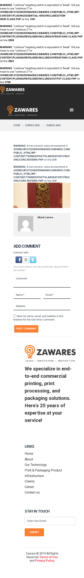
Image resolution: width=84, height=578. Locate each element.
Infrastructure (34, 476)
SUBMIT (34, 532)
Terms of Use (48, 557)
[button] (19, 258)
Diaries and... (33, 125)
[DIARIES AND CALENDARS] (42, 195)
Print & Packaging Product (43, 470)
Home (16, 125)
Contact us (32, 492)
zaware (49, 217)
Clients (30, 481)
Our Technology (36, 465)
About (29, 459)
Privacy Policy (44, 560)
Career (29, 487)
